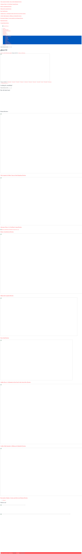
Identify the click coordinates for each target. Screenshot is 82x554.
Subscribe (5, 32)
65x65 (42, 81)
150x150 (13, 81)
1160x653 (26, 81)
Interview (7, 39)
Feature (6, 38)
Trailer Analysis (8, 43)
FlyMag (17, 552)
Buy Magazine (5, 29)
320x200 (38, 81)
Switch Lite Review (6, 30)
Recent (4, 500)
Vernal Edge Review (4, 23)
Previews (7, 41)
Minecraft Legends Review (5, 8)
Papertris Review (4, 20)
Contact (4, 44)
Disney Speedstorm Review (6, 6)
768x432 (21, 81)
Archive (4, 35)
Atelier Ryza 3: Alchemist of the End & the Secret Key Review (13, 13)
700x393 (17, 81)
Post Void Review (4, 11)
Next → (6, 83)
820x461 (9, 81)
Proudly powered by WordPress (6, 552)
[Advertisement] (36, 101)
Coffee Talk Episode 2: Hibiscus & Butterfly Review (11, 15)
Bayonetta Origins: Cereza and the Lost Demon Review (11, 18)
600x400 (45, 81)
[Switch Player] (5, 25)
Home (4, 28)
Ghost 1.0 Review (21, 52)
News (6, 40)
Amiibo (6, 37)
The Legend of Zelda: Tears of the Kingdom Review (11, 1)
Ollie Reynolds (9, 52)
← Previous (2, 83)
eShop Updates (8, 36)
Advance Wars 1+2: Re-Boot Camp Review (9, 4)
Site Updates (7, 42)
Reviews (4, 31)
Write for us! (5, 34)
